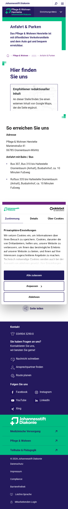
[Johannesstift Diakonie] (34, 421)
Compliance (16, 479)
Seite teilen (36, 308)
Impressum (16, 471)
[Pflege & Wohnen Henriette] (18, 11)
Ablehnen (34, 296)
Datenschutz (16, 464)
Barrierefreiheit (17, 486)
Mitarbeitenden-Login (26, 502)
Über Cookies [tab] (56, 218)
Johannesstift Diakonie (17, 3)
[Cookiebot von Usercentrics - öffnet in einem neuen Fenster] (49, 209)
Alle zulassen (34, 275)
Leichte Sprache (23, 494)
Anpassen (32, 286)
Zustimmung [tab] (12, 218)
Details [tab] (34, 218)
